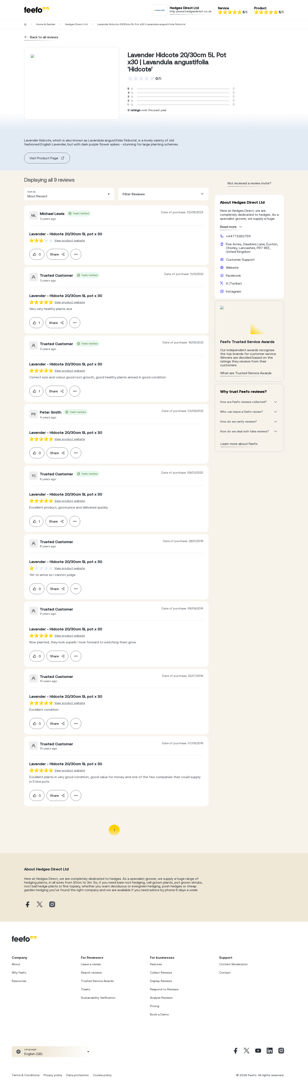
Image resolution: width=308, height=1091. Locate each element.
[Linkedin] (270, 1052)
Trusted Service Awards (97, 981)
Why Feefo (19, 972)
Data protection (77, 1075)
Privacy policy (53, 1075)
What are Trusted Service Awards (246, 373)
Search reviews (91, 972)
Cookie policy (102, 1075)
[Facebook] (235, 1052)
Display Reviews (161, 981)
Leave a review (91, 964)
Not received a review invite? (249, 183)
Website (232, 267)
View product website (69, 240)
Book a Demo (159, 1014)
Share (54, 254)
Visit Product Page (44, 158)
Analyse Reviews (161, 997)
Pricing (154, 1006)
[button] (69, 194)
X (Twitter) (234, 283)
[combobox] (69, 194)
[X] (247, 1052)
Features (156, 964)
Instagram (233, 291)
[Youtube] (258, 1052)
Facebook (233, 275)
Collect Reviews (161, 972)
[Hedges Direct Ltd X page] (40, 904)
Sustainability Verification (98, 997)
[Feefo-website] (36, 10)
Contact (225, 972)
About (16, 964)
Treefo (85, 989)
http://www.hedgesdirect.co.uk (190, 11)
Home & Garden (45, 24)
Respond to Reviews (164, 989)
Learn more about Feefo (239, 444)
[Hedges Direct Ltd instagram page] (52, 904)
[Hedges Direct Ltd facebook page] (27, 904)
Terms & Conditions (25, 1075)
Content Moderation (233, 964)
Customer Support (240, 259)
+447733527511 (238, 236)
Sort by (31, 191)
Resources (19, 981)
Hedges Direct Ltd (76, 24)
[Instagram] (281, 1052)
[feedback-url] (41, 240)
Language (30, 1049)
